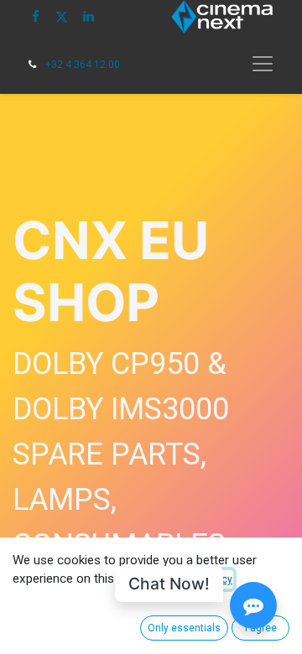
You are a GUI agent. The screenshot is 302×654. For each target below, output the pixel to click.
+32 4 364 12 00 (82, 64)
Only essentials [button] (184, 628)
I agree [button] (261, 628)
